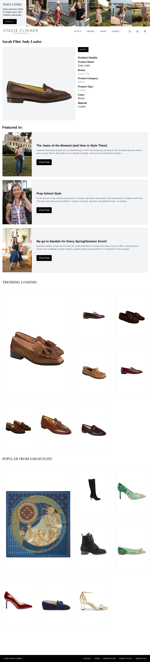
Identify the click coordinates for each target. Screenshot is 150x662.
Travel (91, 31)
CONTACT (87, 658)
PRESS (97, 658)
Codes (116, 31)
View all (10, 21)
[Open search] (129, 31)
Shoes (81, 82)
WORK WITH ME (109, 658)
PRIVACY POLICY (125, 658)
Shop (103, 31)
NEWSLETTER (141, 658)
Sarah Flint (83, 73)
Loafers (82, 90)
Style (77, 31)
